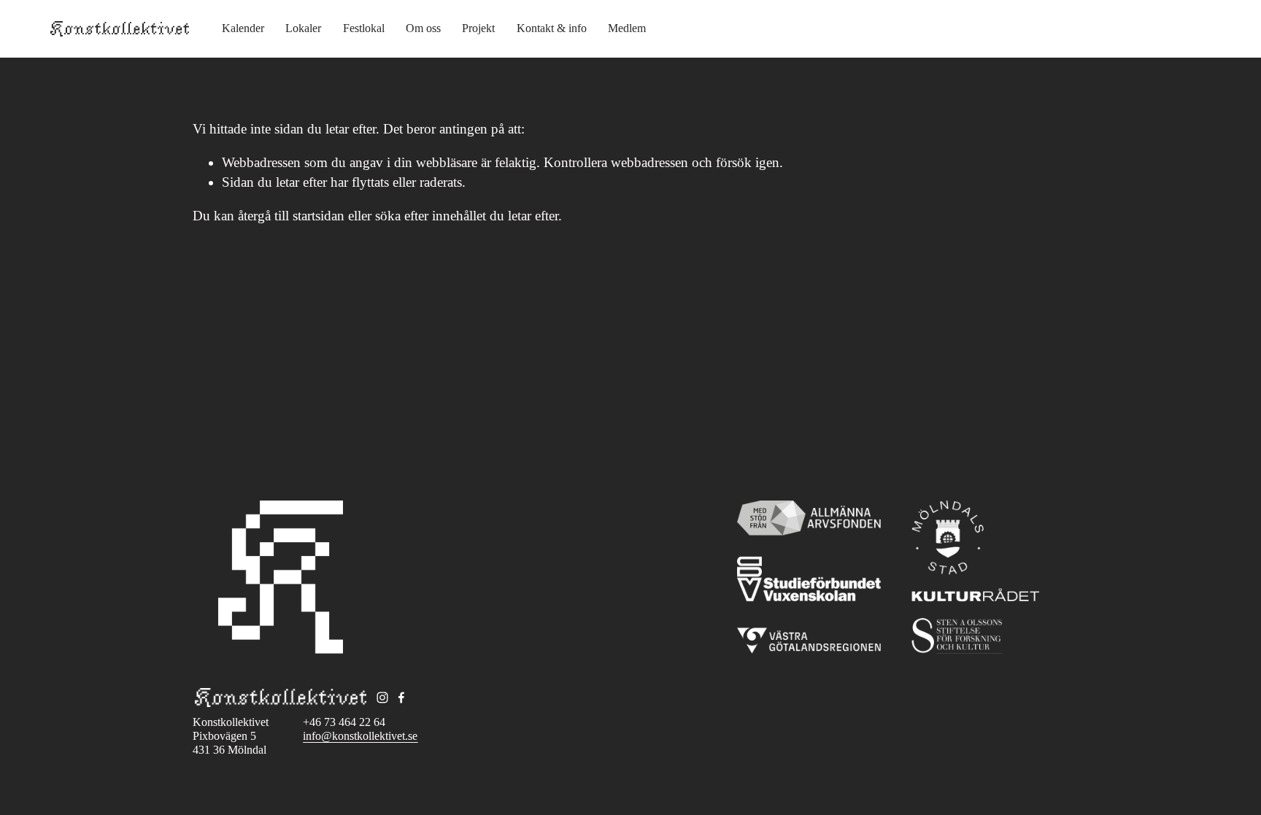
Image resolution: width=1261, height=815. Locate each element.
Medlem (627, 28)
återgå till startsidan (291, 215)
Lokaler (303, 28)
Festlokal (364, 28)
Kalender (243, 28)
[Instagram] (382, 697)
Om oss (423, 28)
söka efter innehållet (430, 215)
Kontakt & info (552, 28)
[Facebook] (401, 697)
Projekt (478, 28)
